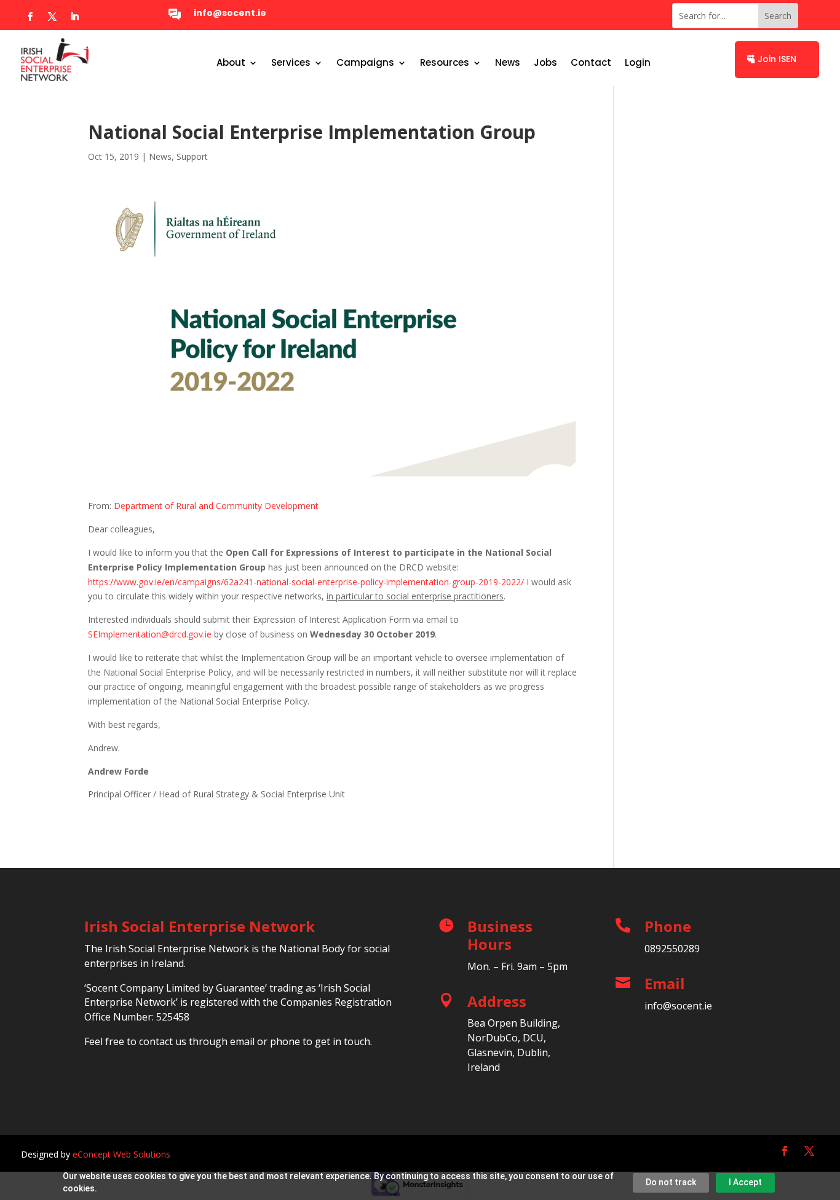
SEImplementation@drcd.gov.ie (150, 634)
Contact (591, 63)
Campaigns (365, 63)
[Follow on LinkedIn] (74, 16)
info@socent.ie (230, 13)
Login (638, 63)
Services (291, 63)
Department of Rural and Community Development (216, 505)
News (507, 63)
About (230, 63)
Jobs (545, 63)
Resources (444, 63)
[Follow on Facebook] (30, 16)
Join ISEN (777, 59)
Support (192, 156)
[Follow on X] (52, 16)
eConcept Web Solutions (121, 1154)
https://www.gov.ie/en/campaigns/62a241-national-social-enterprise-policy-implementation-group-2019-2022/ (306, 582)
